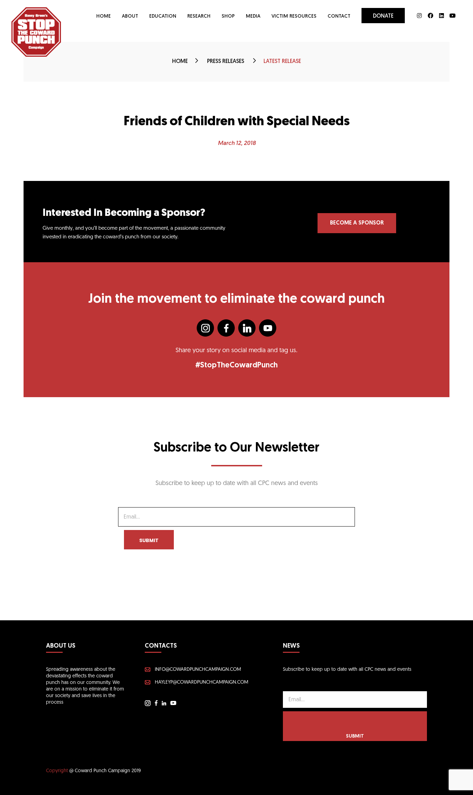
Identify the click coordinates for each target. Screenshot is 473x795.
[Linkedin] (441, 15)
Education (162, 16)
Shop (228, 16)
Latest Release (282, 61)
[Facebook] (430, 15)
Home (103, 16)
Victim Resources (293, 16)
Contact (339, 16)
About (130, 16)
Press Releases (226, 61)
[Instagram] (419, 15)
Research (199, 16)
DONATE (383, 16)
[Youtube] (452, 15)
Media (253, 16)
